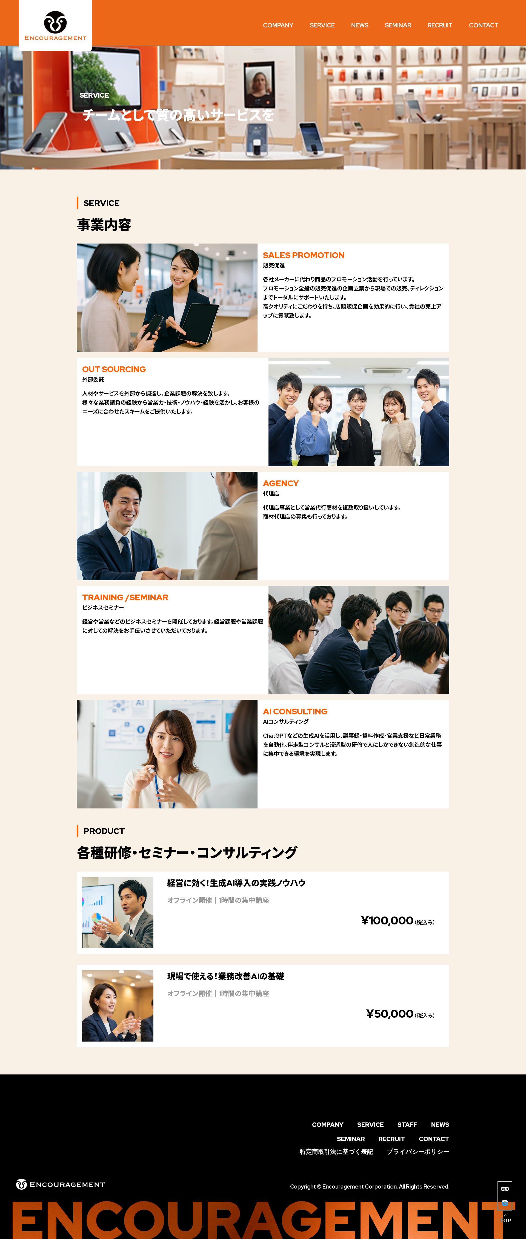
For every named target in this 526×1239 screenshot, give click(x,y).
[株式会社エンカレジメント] (55, 25)
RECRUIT (392, 1139)
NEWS (440, 1125)
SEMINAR (351, 1139)
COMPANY (328, 1125)
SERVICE (370, 1125)
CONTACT (434, 1139)
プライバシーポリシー (418, 1152)
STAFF (408, 1125)
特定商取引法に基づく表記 (336, 1152)
